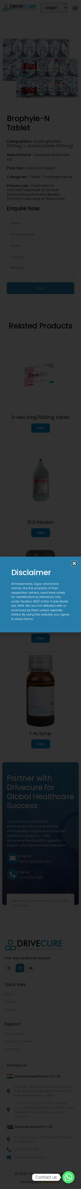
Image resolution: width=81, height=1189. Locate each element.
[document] (40, 594)
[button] (74, 563)
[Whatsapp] (68, 1177)
